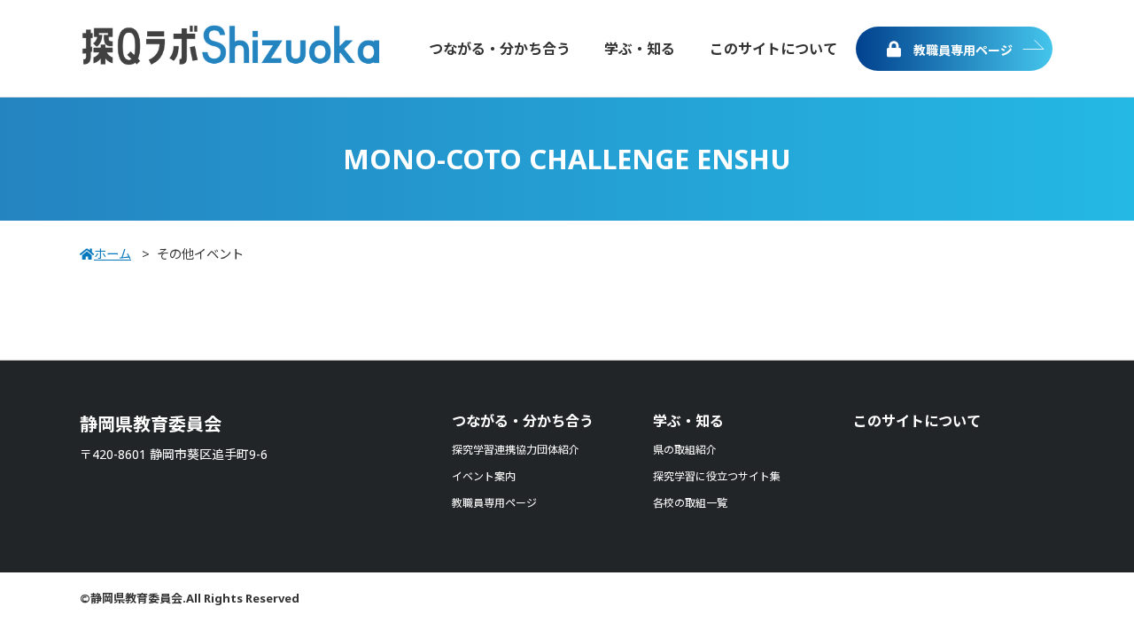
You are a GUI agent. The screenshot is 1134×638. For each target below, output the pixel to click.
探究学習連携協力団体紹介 (515, 449)
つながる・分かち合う (523, 421)
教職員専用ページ (961, 50)
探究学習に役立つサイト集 (717, 476)
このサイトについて (917, 421)
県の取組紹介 (685, 449)
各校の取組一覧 (690, 502)
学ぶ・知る (688, 421)
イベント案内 (484, 476)
